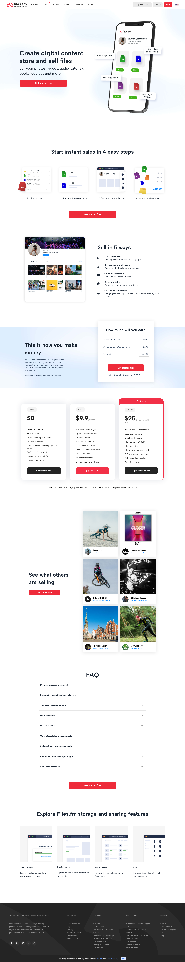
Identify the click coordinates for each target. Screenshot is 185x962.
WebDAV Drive (132, 939)
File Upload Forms (100, 942)
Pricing (70, 930)
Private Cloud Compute (102, 939)
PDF (140, 936)
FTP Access (131, 942)
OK (123, 959)
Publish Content (99, 948)
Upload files (142, 5)
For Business (72, 936)
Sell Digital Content (101, 945)
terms (99, 959)
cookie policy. (112, 959)
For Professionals (74, 933)
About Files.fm (166, 927)
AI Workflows (98, 927)
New (168, 5)
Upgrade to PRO (92, 471)
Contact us (132, 487)
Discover (79, 5)
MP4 (146, 936)
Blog (162, 936)
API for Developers (168, 930)
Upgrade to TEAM (141, 470)
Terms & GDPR (73, 939)
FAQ (162, 933)
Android (140, 924)
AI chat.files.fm (132, 948)
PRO (46, 5)
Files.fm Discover (133, 945)
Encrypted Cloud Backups (103, 936)
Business (56, 5)
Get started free (43, 83)
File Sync (96, 924)
